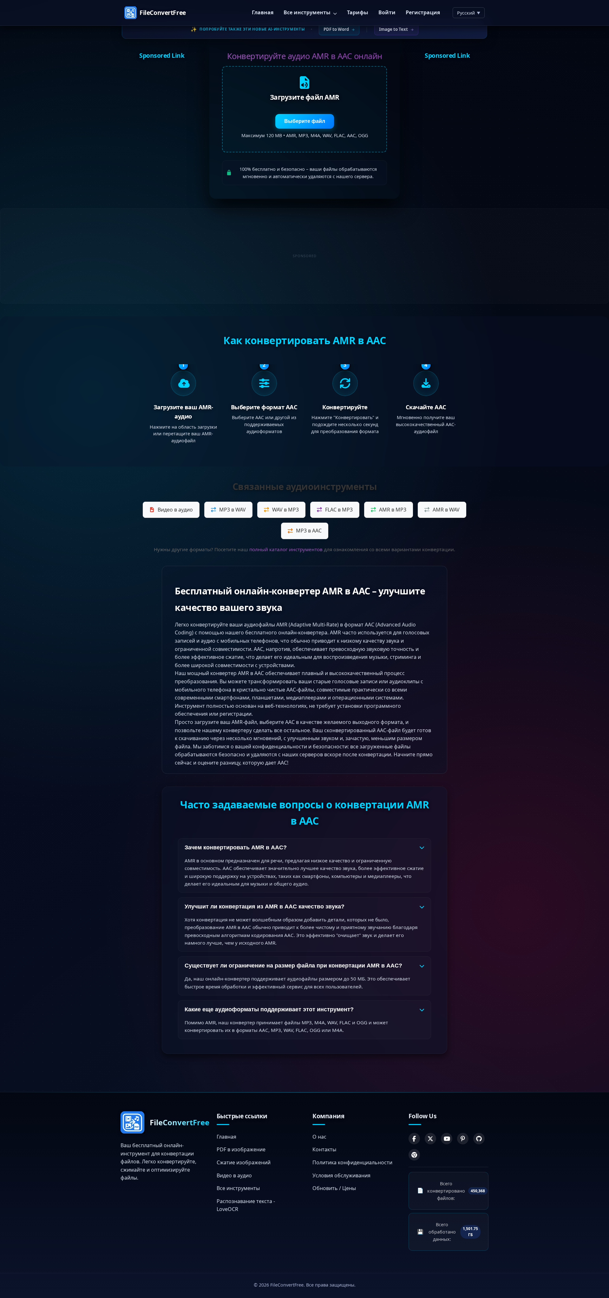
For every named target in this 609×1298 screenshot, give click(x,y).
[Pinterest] (462, 1138)
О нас (319, 1136)
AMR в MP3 (392, 509)
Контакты (324, 1149)
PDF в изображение (241, 1149)
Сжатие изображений (244, 1162)
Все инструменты (308, 12)
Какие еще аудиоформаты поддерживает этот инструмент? (269, 1009)
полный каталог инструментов (286, 549)
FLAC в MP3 (339, 509)
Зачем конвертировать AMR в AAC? (236, 847)
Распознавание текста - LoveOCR (246, 1205)
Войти (387, 12)
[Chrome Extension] (414, 1154)
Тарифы (357, 12)
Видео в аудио (175, 509)
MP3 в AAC (309, 530)
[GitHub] (479, 1138)
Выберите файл (304, 121)
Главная (262, 12)
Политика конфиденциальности (352, 1162)
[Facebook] (414, 1138)
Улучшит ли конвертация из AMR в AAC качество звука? (264, 906)
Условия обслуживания (341, 1175)
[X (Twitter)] (430, 1138)
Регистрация (423, 12)
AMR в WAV (446, 509)
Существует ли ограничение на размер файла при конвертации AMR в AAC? (293, 965)
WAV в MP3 (285, 509)
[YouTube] (446, 1138)
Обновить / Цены (334, 1188)
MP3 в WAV (232, 509)
